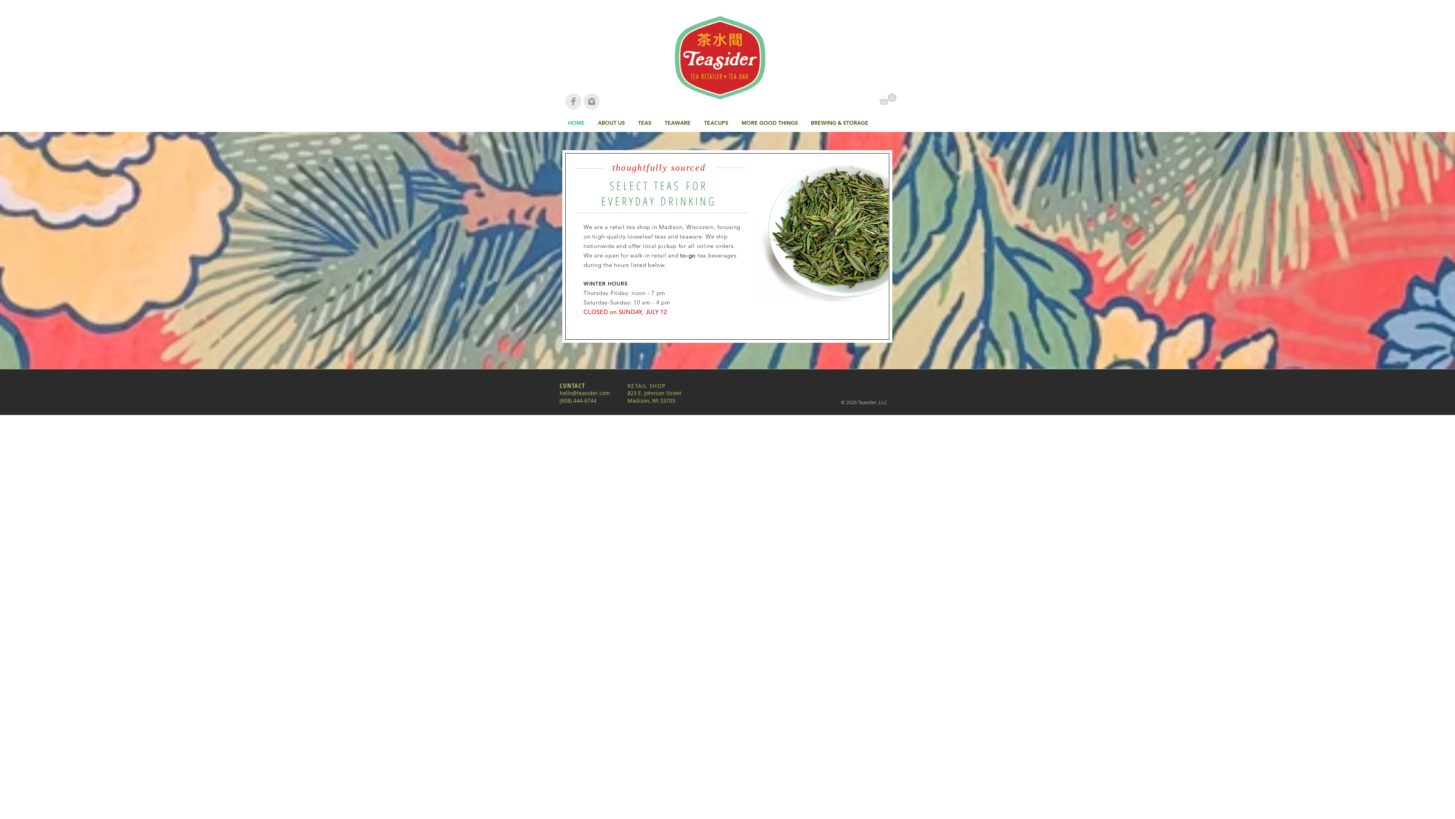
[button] (645, 123)
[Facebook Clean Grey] (573, 101)
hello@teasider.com (585, 393)
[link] (887, 99)
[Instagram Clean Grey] (592, 101)
